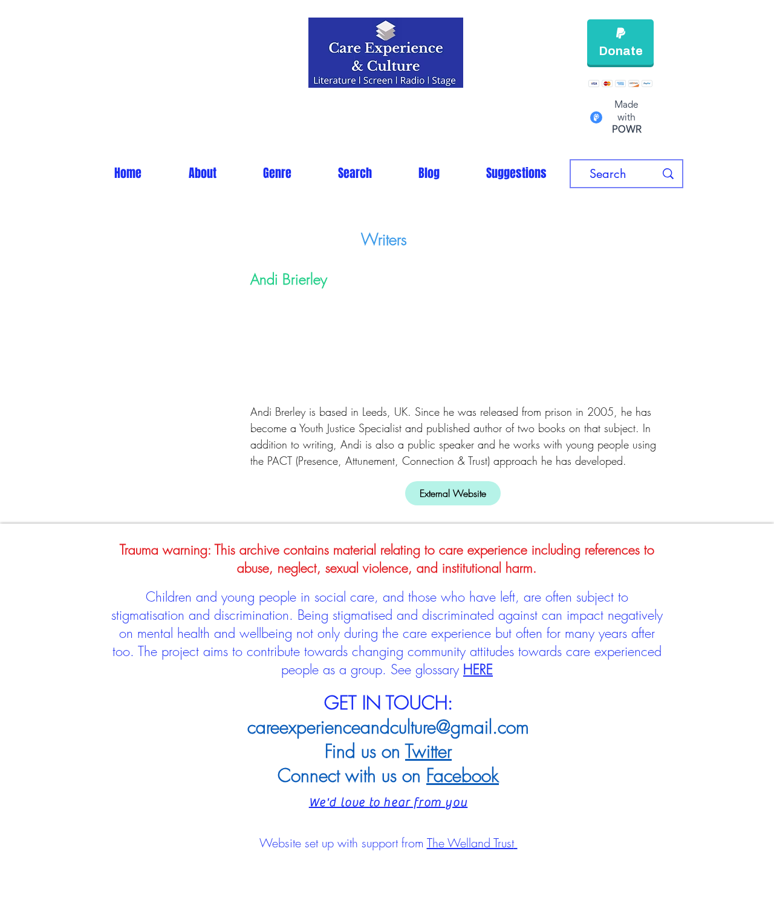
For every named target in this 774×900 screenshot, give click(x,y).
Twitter (428, 751)
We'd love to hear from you (388, 802)
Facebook (462, 775)
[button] (276, 173)
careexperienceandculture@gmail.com (388, 727)
